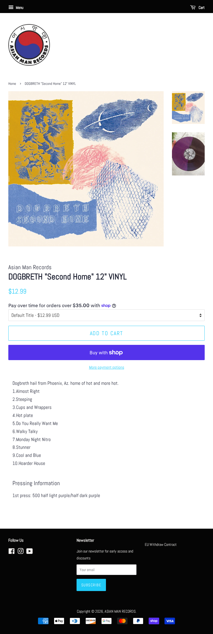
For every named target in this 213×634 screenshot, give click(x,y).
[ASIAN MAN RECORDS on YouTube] (29, 552)
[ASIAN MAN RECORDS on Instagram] (20, 552)
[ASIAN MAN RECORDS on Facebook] (11, 552)
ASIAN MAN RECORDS (120, 611)
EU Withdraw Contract (161, 544)
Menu (19, 7)
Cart (201, 7)
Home (12, 84)
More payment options (106, 367)
